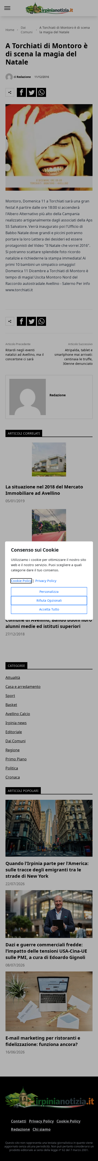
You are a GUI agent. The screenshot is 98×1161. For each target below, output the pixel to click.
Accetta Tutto (49, 609)
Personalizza (49, 591)
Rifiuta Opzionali (49, 600)
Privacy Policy (45, 581)
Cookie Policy (21, 581)
